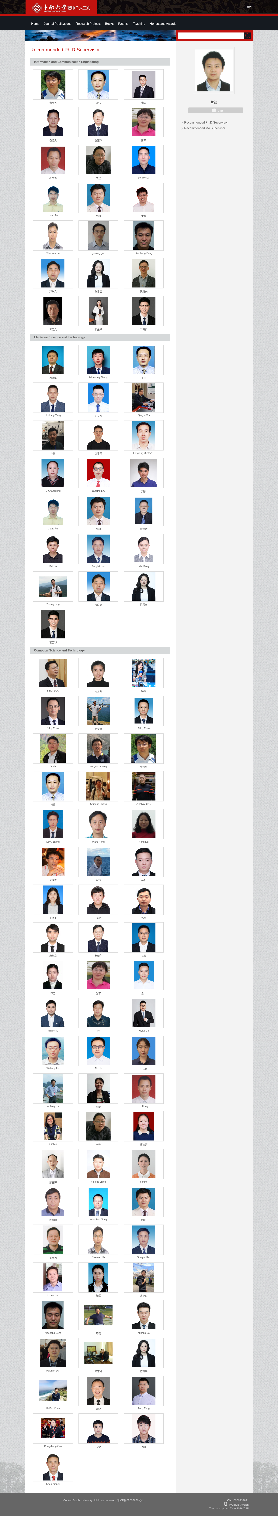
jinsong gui (98, 253)
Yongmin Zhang (98, 766)
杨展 (143, 1446)
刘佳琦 (144, 1069)
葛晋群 (144, 329)
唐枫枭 (53, 955)
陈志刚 (98, 1371)
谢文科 (98, 415)
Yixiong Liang (98, 1181)
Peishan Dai (53, 1370)
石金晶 (98, 329)
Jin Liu (98, 1068)
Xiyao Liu (144, 1030)
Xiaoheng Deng (143, 253)
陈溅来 (144, 291)
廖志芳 (144, 1144)
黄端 (143, 216)
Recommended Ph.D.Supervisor (206, 122)
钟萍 (143, 691)
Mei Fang (144, 566)
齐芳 (52, 993)
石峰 (143, 955)
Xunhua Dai (143, 1332)
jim (98, 1030)
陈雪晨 (98, 291)
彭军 (143, 140)
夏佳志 (53, 880)
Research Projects (88, 23)
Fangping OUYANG (143, 453)
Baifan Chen (53, 1408)
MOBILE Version (238, 1504)
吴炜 (98, 880)
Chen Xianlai (53, 1484)
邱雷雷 (98, 453)
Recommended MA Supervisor (204, 128)
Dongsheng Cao (53, 1446)
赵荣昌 (98, 729)
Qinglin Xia (144, 415)
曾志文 (53, 329)
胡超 (98, 216)
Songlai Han (98, 566)
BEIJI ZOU (53, 690)
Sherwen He (53, 253)
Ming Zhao (144, 728)
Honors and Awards (163, 23)
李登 (98, 178)
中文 (249, 6)
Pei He (53, 566)
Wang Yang (98, 841)
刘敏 (143, 491)
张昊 (143, 102)
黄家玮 (53, 1257)
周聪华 (53, 378)
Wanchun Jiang (98, 1219)
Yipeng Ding (53, 604)
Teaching (139, 23)
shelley (53, 1144)
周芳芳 (98, 691)
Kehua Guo (53, 1295)
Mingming (53, 1030)
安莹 (98, 1446)
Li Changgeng (53, 490)
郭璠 (98, 1295)
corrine (144, 1181)
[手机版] (225, 1504)
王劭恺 (98, 917)
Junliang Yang (53, 415)
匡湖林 (53, 1220)
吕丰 (143, 993)
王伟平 (53, 917)
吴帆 (143, 880)
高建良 (144, 1295)
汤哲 (143, 917)
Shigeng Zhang (98, 804)
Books (109, 23)
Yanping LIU (98, 490)
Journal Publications (57, 23)
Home (35, 23)
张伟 (98, 102)
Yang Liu (143, 841)
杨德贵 (53, 140)
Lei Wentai (144, 177)
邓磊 (98, 1333)
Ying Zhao (53, 728)
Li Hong (53, 177)
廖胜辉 (53, 1182)
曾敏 (98, 1409)
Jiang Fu (53, 215)
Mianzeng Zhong (98, 377)
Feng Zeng (144, 1408)
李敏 (98, 1106)
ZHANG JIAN (143, 804)
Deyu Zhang (53, 841)
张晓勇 (53, 102)
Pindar (53, 766)
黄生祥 (144, 529)
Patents (123, 23)
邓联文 (53, 291)
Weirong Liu (53, 1068)
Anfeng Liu (53, 1106)
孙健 (52, 453)
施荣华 (98, 140)
